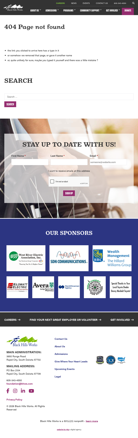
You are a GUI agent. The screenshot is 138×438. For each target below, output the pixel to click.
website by (63, 429)
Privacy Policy (14, 399)
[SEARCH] (133, 3)
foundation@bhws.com (19, 383)
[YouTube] (31, 390)
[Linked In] (23, 390)
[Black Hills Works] (13, 7)
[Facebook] (7, 390)
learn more (92, 421)
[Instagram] (15, 390)
